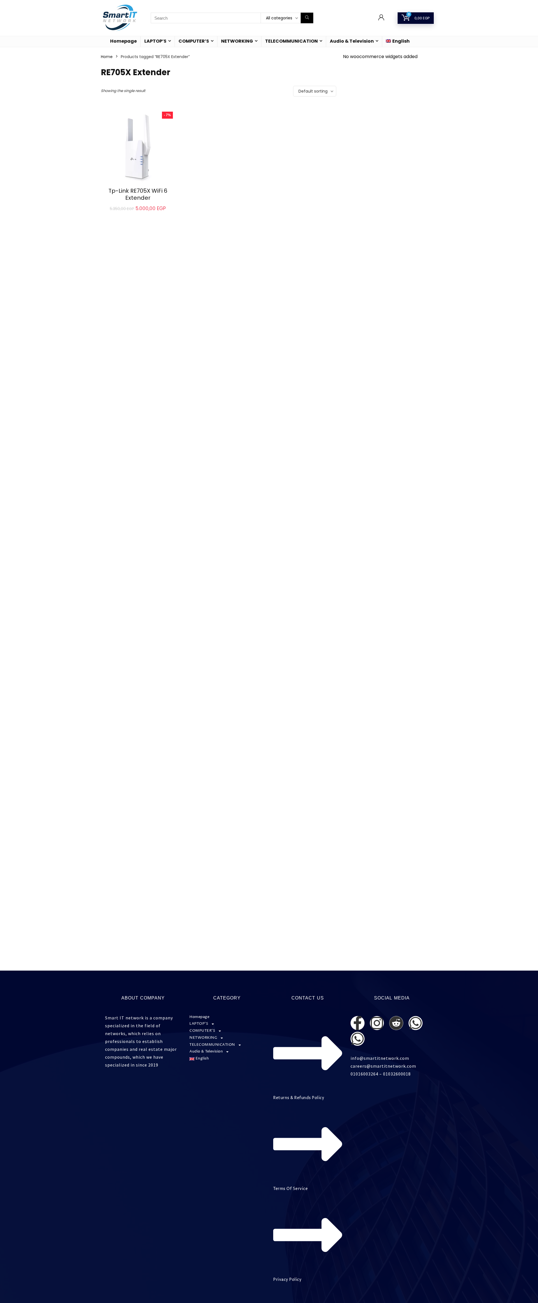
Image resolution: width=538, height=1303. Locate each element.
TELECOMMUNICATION (291, 41)
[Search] (307, 18)
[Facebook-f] (358, 1023)
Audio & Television (352, 41)
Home (107, 56)
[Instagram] (377, 1023)
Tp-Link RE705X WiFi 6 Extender (137, 194)
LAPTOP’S (155, 41)
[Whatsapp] (416, 1023)
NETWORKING (237, 41)
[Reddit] (396, 1023)
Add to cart (137, 214)
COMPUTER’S (193, 41)
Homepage (123, 41)
